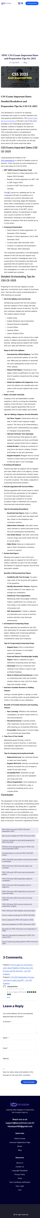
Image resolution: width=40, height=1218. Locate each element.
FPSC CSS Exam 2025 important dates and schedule (17, 867)
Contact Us (20, 1167)
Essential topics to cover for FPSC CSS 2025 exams (17, 854)
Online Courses (19, 1138)
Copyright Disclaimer (20, 1171)
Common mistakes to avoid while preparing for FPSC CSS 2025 (18, 841)
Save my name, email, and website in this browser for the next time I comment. (18, 1073)
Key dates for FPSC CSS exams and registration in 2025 (19, 930)
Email (5, 1048)
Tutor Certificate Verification (19, 1182)
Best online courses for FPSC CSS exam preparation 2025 (16, 830)
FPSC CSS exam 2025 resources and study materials (17, 899)
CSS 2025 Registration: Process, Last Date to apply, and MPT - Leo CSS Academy (18, 980)
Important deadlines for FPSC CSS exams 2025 (18, 924)
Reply (8, 997)
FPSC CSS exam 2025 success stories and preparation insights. (17, 905)
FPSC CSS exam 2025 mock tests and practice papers (18, 873)
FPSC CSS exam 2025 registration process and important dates (18, 892)
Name (5, 1038)
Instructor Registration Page (20, 1142)
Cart (19, 1190)
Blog (25, 62)
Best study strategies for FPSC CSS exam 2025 (18, 836)
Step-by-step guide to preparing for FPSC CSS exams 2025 (18, 936)
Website (6, 1058)
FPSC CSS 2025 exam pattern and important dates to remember (19, 860)
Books (19, 1146)
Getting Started (32, 3)
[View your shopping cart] (22, 3)
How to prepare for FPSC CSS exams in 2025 (17, 920)
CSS (7, 160)
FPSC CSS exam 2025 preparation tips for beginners (16, 886)
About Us (19, 1163)
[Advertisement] (20, 28)
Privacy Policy (20, 1174)
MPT (9, 192)
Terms (20, 1178)
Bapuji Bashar (12, 986)
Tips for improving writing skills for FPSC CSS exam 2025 (20, 942)
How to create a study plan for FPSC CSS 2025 (18, 915)
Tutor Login (20, 1186)
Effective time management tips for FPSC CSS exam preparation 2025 (18, 848)
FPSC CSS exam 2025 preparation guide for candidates (17, 879)
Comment (7, 1022)
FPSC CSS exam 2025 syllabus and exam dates (18, 911)
